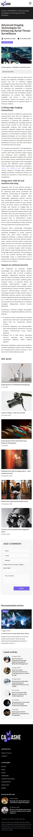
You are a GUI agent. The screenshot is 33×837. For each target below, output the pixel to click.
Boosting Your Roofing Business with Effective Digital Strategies (20, 801)
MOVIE (3, 772)
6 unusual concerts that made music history (15, 633)
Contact (4, 756)
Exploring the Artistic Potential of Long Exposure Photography (20, 713)
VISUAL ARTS (5, 785)
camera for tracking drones (11, 168)
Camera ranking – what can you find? (13, 413)
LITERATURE (5, 775)
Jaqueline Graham (10, 38)
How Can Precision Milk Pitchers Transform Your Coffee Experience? (19, 694)
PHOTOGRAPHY (7, 42)
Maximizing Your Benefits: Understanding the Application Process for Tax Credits (20, 683)
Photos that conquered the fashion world (14, 501)
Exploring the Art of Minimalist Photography (15, 384)
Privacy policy (6, 753)
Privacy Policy (5, 830)
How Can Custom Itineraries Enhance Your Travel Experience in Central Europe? (20, 672)
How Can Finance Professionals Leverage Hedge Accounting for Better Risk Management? (20, 661)
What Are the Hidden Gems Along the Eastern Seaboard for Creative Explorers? (20, 811)
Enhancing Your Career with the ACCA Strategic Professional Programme (20, 703)
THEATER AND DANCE (8, 779)
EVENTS (3, 766)
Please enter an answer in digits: (14, 564)
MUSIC (3, 769)
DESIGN (3, 788)
